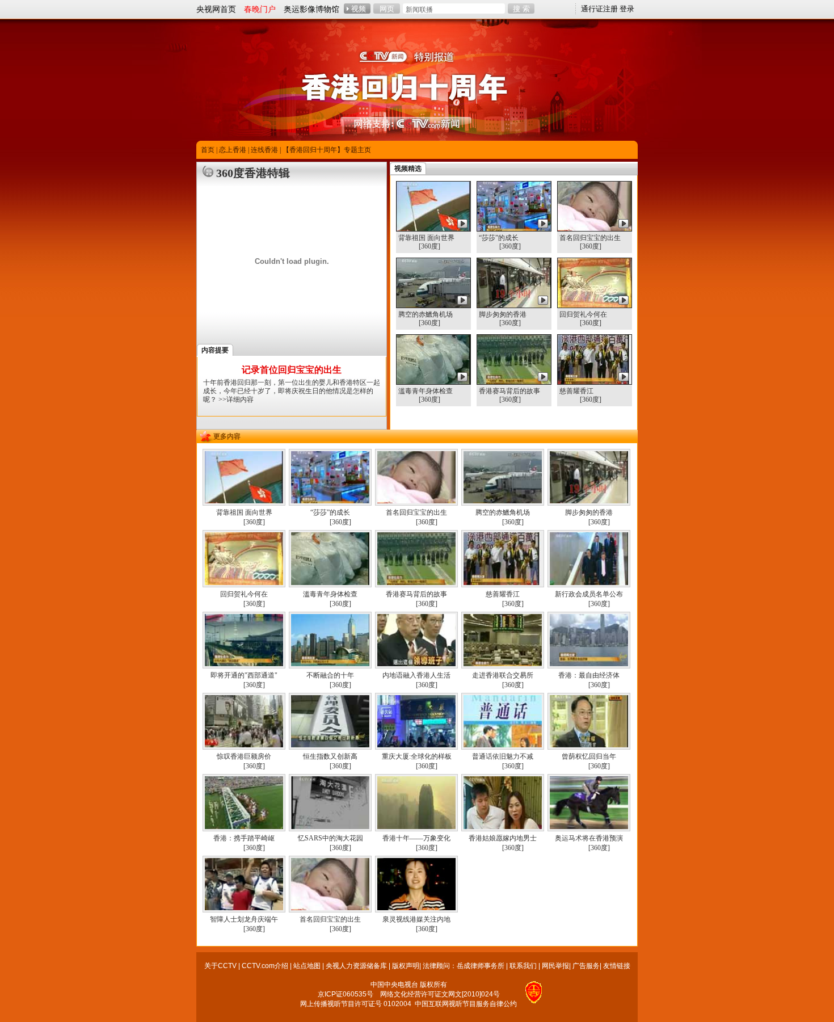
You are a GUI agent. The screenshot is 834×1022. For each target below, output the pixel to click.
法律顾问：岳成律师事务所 (463, 966)
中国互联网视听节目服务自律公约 (466, 1004)
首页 (207, 150)
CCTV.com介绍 (265, 966)
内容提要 (215, 350)
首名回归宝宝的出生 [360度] (590, 242)
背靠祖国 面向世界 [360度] (426, 242)
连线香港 (264, 150)
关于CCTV (220, 966)
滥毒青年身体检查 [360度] (425, 395)
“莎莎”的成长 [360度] (500, 242)
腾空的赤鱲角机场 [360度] (425, 318)
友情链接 (616, 966)
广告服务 (586, 966)
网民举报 (555, 966)
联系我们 (523, 966)
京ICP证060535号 (345, 994)
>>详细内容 (236, 399)
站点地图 (307, 966)
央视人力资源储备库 (356, 966)
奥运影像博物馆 (311, 9)
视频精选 (408, 169)
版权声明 (405, 966)
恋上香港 (232, 150)
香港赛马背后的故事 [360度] (509, 395)
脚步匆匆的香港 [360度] (502, 318)
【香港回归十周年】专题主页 (327, 150)
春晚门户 (260, 9)
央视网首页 (216, 9)
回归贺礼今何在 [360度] (583, 318)
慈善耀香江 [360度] (580, 395)
